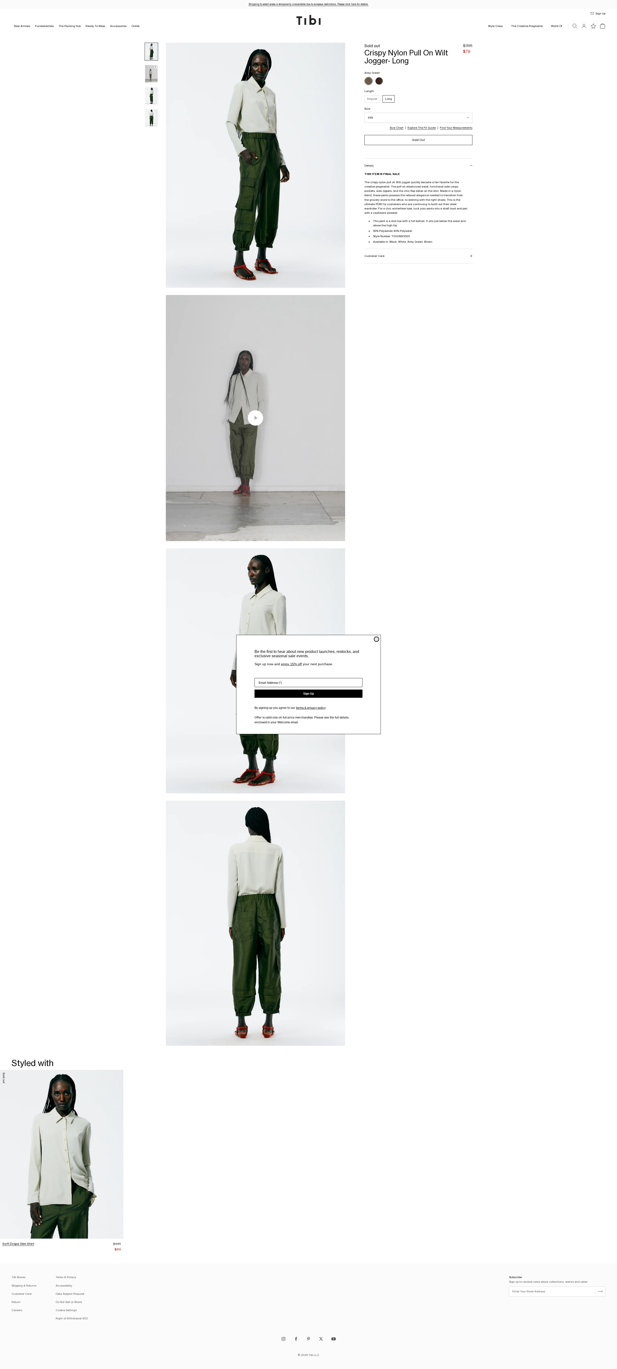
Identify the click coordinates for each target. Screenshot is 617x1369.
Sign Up (308, 693)
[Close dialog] (376, 639)
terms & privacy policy (310, 708)
